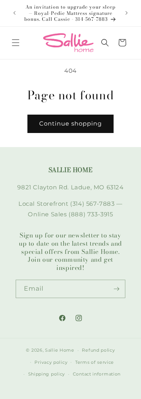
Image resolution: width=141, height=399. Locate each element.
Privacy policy (50, 362)
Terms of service (94, 362)
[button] (15, 42)
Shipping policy (46, 374)
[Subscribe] (116, 289)
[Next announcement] (126, 13)
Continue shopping (70, 123)
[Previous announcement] (14, 13)
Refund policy (98, 350)
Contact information (97, 374)
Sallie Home (59, 350)
